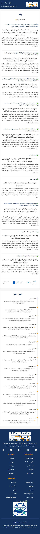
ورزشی (12, 462)
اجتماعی (11, 473)
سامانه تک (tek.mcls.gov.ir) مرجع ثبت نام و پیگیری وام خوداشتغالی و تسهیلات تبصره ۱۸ (20, 160)
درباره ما (30, 469)
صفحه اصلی (21, 20)
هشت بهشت (16, 522)
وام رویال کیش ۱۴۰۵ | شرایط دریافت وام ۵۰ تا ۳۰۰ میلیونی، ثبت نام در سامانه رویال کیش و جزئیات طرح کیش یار (20, 87)
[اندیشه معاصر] (32, 4)
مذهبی (31, 490)
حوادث (31, 486)
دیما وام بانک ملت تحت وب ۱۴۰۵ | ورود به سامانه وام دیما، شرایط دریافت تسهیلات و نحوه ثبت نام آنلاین (20, 110)
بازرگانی (11, 466)
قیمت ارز (13, 493)
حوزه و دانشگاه (28, 494)
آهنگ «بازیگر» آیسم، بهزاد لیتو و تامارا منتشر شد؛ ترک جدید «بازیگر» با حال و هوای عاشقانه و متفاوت (19, 361)
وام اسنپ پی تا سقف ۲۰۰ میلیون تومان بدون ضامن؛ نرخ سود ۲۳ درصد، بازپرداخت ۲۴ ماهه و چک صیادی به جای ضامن (20, 32)
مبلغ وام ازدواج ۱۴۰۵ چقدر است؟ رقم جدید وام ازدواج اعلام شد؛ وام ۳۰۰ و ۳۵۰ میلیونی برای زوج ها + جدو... (19, 395)
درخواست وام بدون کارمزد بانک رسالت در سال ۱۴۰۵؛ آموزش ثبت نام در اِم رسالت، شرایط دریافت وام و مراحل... (18, 422)
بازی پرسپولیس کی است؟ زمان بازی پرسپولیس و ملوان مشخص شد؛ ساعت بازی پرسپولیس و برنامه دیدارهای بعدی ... (19, 319)
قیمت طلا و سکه (11, 497)
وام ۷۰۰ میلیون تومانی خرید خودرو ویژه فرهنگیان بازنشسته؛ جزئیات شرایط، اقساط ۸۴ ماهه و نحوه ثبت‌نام (20, 211)
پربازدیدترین (29, 497)
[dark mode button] (10, 2)
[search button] (6, 2)
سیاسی (12, 458)
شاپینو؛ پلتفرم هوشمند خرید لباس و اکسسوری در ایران (19, 345)
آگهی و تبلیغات (28, 462)
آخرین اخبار (18, 294)
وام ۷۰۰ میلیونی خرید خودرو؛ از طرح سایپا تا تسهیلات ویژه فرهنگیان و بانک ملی (20, 236)
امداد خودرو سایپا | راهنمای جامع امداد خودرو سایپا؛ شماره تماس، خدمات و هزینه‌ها (19, 404)
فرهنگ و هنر (29, 482)
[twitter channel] (36, 450)
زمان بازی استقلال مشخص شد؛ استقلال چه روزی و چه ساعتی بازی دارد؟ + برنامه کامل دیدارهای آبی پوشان (18, 328)
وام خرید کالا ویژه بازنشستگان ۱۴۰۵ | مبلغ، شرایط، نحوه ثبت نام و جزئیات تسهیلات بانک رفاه (20, 59)
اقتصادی (11, 469)
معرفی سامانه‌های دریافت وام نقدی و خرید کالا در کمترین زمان (20, 184)
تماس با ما (30, 473)
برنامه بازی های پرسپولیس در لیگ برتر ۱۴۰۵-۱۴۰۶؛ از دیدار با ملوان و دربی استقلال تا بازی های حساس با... (19, 337)
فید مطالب (30, 466)
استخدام (13, 482)
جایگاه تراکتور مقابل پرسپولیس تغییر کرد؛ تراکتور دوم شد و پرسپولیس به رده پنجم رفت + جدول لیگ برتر (19, 311)
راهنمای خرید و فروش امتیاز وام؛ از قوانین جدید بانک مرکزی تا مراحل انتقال (20, 261)
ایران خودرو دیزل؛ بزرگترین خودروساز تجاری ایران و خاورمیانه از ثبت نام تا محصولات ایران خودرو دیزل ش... (19, 413)
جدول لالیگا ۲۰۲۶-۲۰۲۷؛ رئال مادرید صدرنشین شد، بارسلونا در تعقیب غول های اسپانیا (19, 302)
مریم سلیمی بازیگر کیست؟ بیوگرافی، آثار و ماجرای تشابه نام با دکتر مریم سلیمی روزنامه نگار (19, 352)
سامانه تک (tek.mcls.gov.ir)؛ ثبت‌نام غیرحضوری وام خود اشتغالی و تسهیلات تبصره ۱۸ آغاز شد (20, 135)
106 (28, 283)
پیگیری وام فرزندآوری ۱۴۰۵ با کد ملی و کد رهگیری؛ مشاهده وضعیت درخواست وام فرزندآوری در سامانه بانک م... (19, 387)
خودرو (14, 490)
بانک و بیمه (12, 486)
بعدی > (34, 282)
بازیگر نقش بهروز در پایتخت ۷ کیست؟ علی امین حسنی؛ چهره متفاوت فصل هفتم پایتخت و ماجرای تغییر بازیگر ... (19, 378)
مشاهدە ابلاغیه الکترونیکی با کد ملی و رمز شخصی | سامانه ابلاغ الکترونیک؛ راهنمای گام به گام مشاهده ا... (19, 369)
